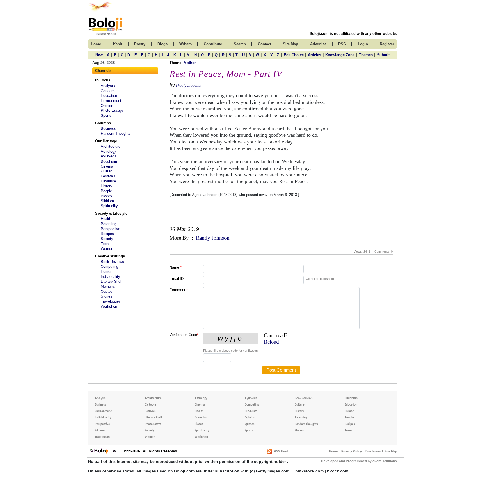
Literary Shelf (111, 281)
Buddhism (109, 161)
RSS (342, 44)
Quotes (107, 291)
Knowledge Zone (339, 55)
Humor (106, 271)
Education (109, 95)
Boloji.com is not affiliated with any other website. (353, 33)
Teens (106, 244)
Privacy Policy (351, 451)
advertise (318, 44)
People (106, 191)
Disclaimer (373, 451)
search (240, 44)
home (96, 44)
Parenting (108, 224)
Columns (103, 123)
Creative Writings (110, 256)
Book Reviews (112, 262)
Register (387, 44)
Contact (264, 44)
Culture (106, 171)
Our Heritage (106, 141)
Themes (366, 55)
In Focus (102, 80)
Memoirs (108, 286)
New (99, 55)
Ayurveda (108, 156)
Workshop (109, 306)
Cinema (107, 166)
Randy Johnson (188, 86)
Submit (383, 55)
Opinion (107, 106)
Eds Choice (294, 55)
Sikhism (107, 201)
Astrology (108, 151)
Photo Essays (112, 110)
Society (107, 239)
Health (106, 219)
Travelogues (111, 301)
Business (108, 128)
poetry (139, 44)
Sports (106, 115)
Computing (109, 266)
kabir (117, 44)
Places (106, 196)
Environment (111, 101)
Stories (106, 296)
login (363, 44)
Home (333, 451)
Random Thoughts (116, 133)
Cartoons (108, 91)
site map (290, 44)
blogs (162, 44)
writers (185, 44)
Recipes (107, 234)
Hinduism (108, 181)
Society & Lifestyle (111, 213)
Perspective (110, 229)
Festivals (108, 176)
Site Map (391, 451)
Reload (271, 342)
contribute (213, 44)
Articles (314, 55)
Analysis (108, 86)
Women (107, 248)
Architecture (110, 146)
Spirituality (109, 206)
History (106, 186)
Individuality (110, 277)
